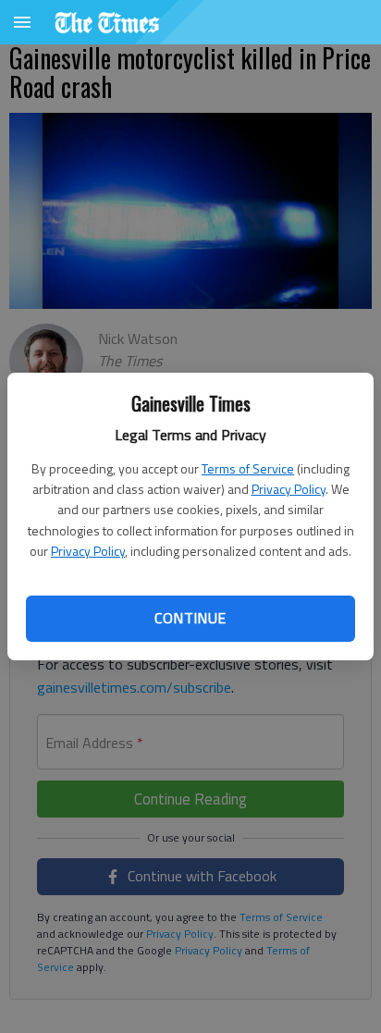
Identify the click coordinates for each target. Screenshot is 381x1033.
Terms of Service (248, 468)
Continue (190, 618)
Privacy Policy (289, 488)
